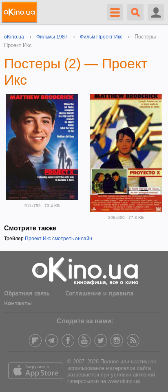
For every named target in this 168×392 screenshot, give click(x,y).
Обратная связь (27, 294)
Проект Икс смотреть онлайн (58, 238)
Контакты (18, 303)
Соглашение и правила (99, 294)
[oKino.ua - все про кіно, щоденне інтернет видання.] (20, 12)
